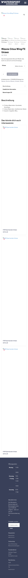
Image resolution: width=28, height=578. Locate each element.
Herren (8, 81)
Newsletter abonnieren (11, 536)
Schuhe (17, 81)
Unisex (21, 81)
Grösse (4, 65)
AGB (9, 562)
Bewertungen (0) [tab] (7, 92)
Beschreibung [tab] (6, 86)
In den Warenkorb (12, 74)
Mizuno (12, 81)
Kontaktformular (13, 556)
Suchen (11, 528)
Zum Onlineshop (12, 544)
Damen (3, 81)
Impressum (11, 569)
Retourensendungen (13, 546)
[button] (24, 14)
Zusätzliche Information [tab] (9, 89)
